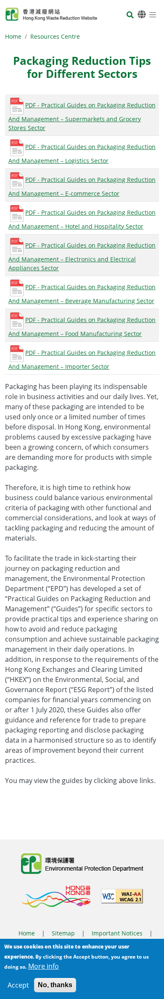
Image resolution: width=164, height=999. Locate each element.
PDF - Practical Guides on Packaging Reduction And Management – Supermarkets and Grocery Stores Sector (82, 116)
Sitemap (63, 933)
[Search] (130, 15)
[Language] (141, 14)
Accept (18, 985)
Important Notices (117, 933)
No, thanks (55, 984)
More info (43, 966)
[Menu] (152, 14)
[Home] (51, 14)
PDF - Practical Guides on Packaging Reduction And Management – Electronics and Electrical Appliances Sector (82, 256)
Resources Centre (55, 36)
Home (13, 36)
